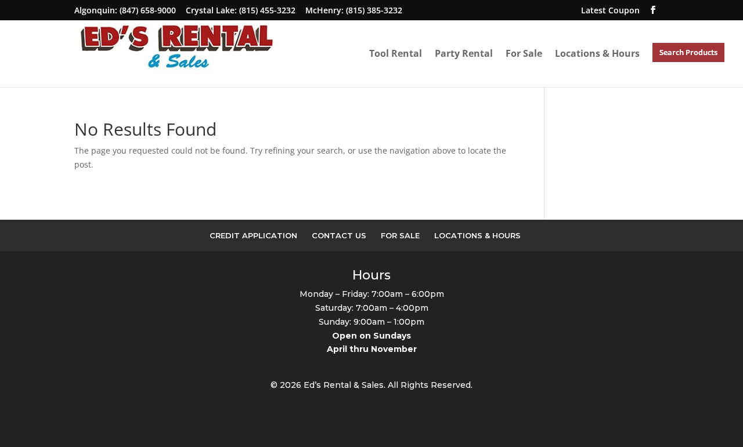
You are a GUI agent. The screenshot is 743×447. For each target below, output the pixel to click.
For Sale (524, 54)
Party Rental (464, 54)
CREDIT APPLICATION (253, 235)
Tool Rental (395, 54)
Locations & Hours (597, 54)
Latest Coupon (610, 10)
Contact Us (339, 235)
